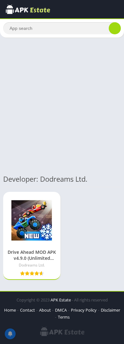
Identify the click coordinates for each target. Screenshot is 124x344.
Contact (27, 310)
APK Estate (61, 300)
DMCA (61, 310)
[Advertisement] (62, 106)
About (45, 310)
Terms (64, 317)
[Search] (115, 28)
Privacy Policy (84, 310)
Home (10, 310)
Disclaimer (110, 310)
